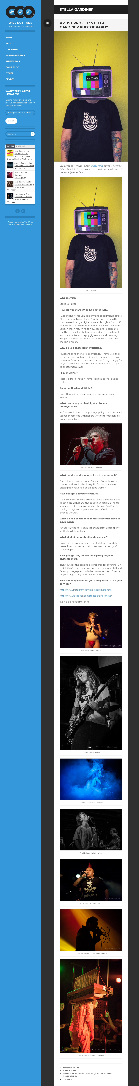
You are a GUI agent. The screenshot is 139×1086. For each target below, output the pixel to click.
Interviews (12, 61)
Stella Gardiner (86, 1074)
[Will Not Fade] (20, 11)
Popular (20, 146)
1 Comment (68, 1079)
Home (8, 37)
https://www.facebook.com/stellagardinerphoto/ (86, 596)
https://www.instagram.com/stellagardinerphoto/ (86, 590)
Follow (11, 121)
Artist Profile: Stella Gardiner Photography (84, 25)
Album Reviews (15, 55)
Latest (10, 146)
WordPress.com (27, 224)
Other (9, 73)
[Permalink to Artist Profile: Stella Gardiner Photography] (91, 96)
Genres (10, 79)
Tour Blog (12, 67)
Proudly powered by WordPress (20, 222)
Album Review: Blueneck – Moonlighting (21, 175)
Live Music (12, 49)
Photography (70, 1074)
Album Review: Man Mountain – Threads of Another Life (24, 165)
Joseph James (69, 1071)
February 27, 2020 (71, 1067)
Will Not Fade (20, 22)
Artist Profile (96, 166)
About (9, 43)
